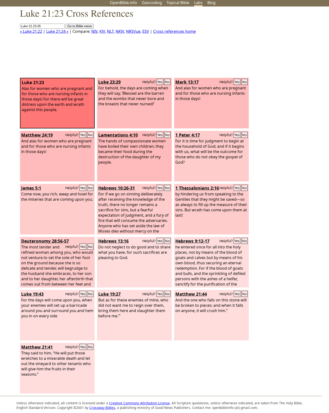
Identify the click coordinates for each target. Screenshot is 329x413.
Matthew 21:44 (191, 294)
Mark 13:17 (187, 82)
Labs (198, 2)
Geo (152, 2)
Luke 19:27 (109, 294)
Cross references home (174, 31)
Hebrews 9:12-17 (192, 241)
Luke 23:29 (109, 82)
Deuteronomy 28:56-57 (45, 241)
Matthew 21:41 (37, 347)
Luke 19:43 (32, 294)
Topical (178, 2)
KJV (102, 31)
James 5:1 (31, 188)
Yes (160, 82)
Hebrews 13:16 (113, 241)
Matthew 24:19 (37, 135)
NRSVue (133, 31)
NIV (94, 31)
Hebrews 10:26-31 (116, 188)
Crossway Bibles (102, 407)
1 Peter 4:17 (187, 135)
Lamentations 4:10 (118, 135)
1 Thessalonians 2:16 (197, 188)
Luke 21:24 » (57, 31)
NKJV (120, 31)
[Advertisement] (280, 44)
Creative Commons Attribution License (139, 403)
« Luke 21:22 (31, 31)
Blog (211, 2)
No (167, 82)
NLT (110, 31)
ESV (145, 31)
